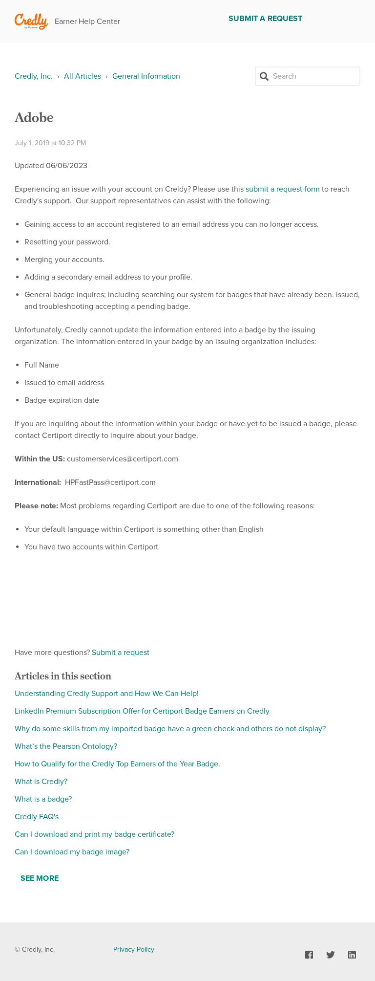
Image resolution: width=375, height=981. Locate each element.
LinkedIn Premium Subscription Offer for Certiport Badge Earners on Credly (142, 711)
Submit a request (266, 18)
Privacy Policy (133, 949)
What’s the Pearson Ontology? (66, 746)
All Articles (82, 76)
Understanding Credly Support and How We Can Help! (107, 693)
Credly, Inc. (34, 76)
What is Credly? (41, 781)
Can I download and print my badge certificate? (94, 834)
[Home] (32, 21)
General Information (146, 76)
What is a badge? (43, 799)
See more (40, 878)
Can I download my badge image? (72, 852)
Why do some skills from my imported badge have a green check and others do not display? (170, 729)
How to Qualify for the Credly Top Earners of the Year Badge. (117, 764)
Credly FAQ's (37, 817)
